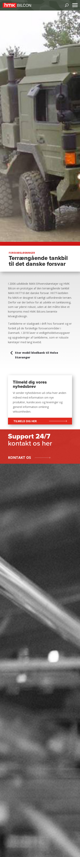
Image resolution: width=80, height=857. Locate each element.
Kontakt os (19, 457)
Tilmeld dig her (25, 421)
